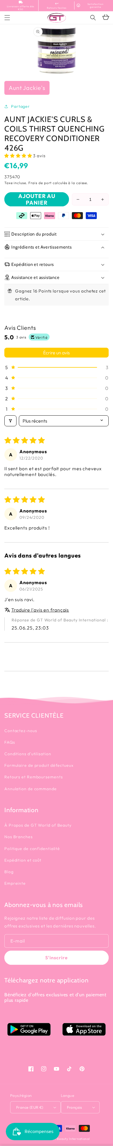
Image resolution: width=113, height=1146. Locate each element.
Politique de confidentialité (32, 848)
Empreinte (15, 883)
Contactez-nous (20, 730)
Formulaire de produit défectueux (39, 765)
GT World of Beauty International (63, 1139)
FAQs (9, 742)
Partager (20, 106)
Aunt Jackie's (27, 87)
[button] (93, 17)
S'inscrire (56, 957)
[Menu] (7, 17)
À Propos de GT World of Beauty (38, 825)
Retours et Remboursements (33, 777)
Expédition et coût (22, 860)
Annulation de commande (30, 788)
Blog (9, 871)
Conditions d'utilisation (27, 753)
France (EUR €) (29, 1107)
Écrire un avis (56, 353)
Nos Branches (18, 836)
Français (74, 1107)
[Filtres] (10, 420)
